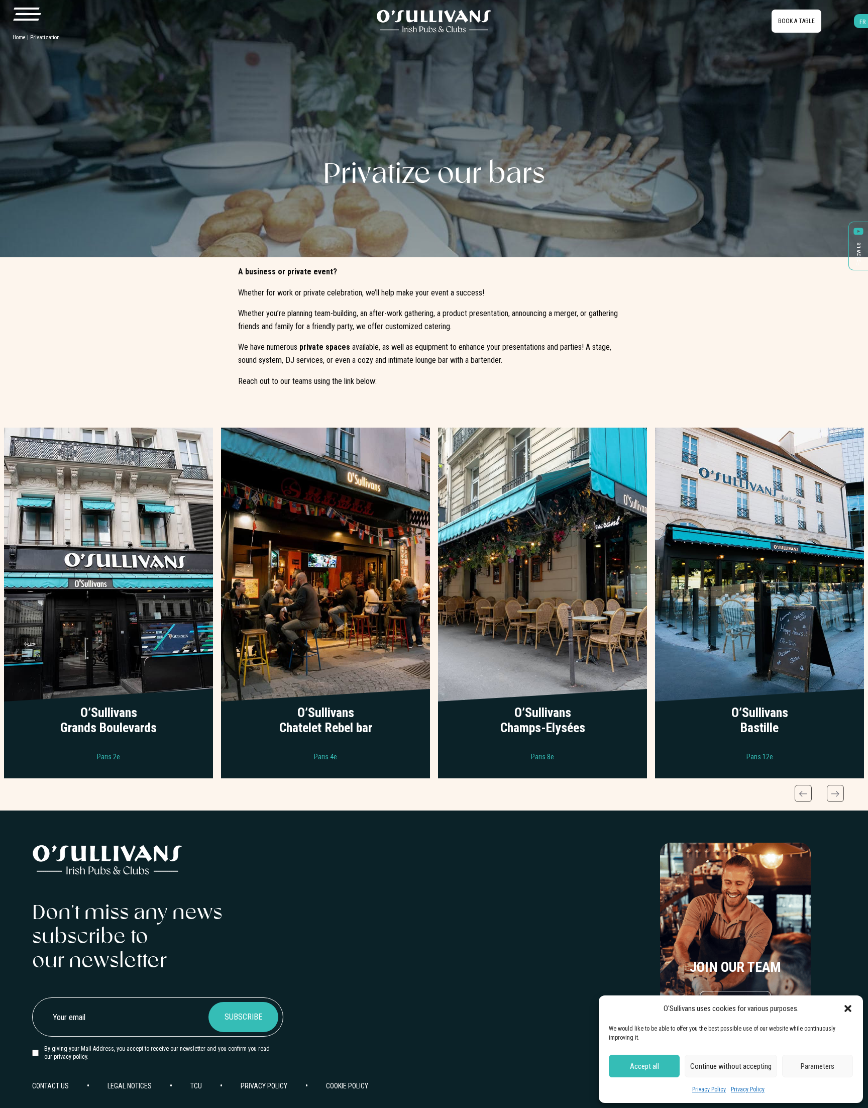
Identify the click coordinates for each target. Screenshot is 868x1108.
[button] (848, 1008)
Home (19, 37)
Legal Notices (129, 1086)
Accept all (644, 1066)
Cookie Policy (347, 1086)
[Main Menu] (26, 15)
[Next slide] (835, 793)
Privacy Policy (709, 1089)
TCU (196, 1086)
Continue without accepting (731, 1066)
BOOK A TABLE (796, 21)
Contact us (108, 734)
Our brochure (108, 704)
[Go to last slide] (803, 793)
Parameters (817, 1066)
